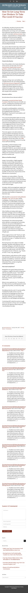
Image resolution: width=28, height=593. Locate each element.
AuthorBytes (14, 588)
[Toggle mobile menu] (25, 8)
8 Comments (8, 328)
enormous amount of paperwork (12, 83)
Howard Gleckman (7, 327)
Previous (19, 21)
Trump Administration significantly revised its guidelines (12, 67)
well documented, (17, 34)
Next (23, 21)
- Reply (21, 350)
